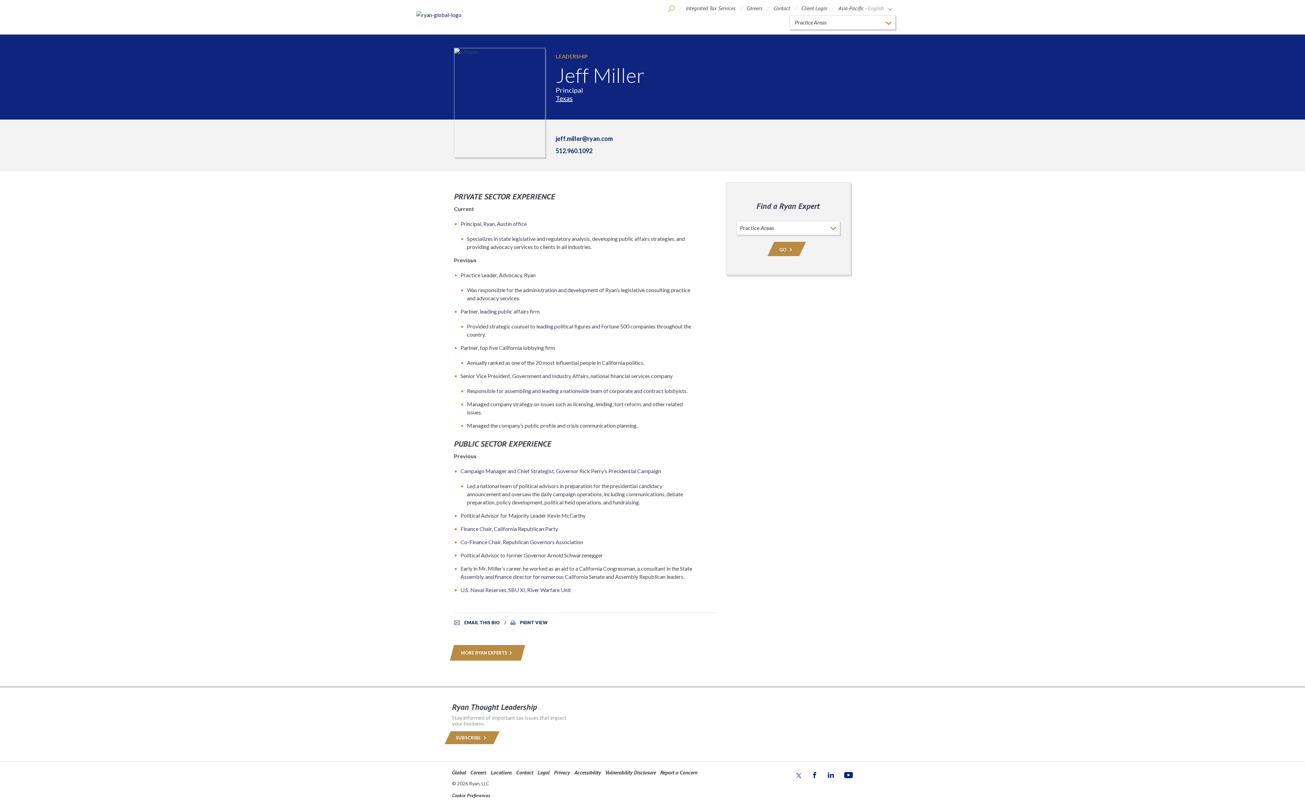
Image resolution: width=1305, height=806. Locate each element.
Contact (781, 8)
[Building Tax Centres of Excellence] (439, 14)
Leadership (572, 56)
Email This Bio (482, 622)
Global (459, 772)
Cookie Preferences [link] (471, 795)
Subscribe (469, 737)
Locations (501, 772)
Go (783, 249)
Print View (533, 622)
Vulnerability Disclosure (630, 772)
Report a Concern (678, 772)
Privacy (562, 772)
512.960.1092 (574, 151)
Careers (754, 8)
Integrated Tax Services (710, 8)
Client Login (814, 8)
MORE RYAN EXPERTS (484, 653)
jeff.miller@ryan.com (584, 138)
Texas (564, 98)
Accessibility (587, 772)
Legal (544, 772)
